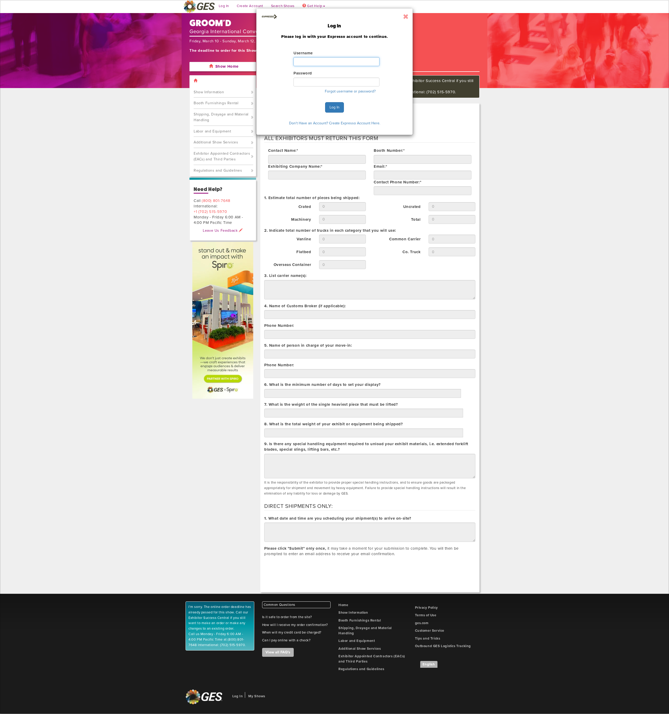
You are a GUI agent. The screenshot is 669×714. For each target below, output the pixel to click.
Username (303, 53)
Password (302, 73)
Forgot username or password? (350, 91)
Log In (334, 107)
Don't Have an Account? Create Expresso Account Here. (334, 123)
